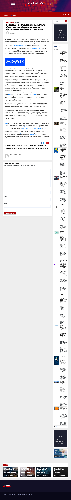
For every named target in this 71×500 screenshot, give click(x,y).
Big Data (8, 22)
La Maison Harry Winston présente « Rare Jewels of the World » (63, 359)
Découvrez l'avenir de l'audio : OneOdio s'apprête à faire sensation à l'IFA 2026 (63, 384)
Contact (6, 15)
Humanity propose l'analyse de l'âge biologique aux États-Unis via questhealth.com (63, 125)
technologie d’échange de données (19, 45)
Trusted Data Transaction (34, 134)
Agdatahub (17, 96)
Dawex (18, 43)
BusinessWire (12, 22)
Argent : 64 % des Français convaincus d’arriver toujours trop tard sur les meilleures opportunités (43, 469)
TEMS (9, 94)
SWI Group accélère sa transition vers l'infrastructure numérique (63, 207)
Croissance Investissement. (28, 494)
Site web (5, 203)
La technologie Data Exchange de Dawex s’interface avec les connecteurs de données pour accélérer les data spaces (26, 27)
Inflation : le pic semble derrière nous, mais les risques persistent (26, 470)
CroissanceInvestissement (16, 31)
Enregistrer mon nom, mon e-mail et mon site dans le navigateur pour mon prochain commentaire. (22, 210)
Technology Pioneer (20, 133)
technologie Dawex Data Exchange (21, 126)
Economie (9, 13)
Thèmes (58, 13)
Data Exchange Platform (35, 48)
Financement (26, 13)
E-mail (5, 196)
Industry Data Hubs (37, 128)
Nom (5, 189)
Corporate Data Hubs (26, 128)
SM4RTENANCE (33, 94)
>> (58, 426)
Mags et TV (44, 13)
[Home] (4, 13)
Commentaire (6, 167)
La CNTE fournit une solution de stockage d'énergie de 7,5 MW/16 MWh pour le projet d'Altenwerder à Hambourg (63, 298)
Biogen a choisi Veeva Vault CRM (63, 408)
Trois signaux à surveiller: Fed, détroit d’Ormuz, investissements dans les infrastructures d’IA (10, 469)
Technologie (35, 13)
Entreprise (17, 13)
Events (51, 13)
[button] (63, 14)
